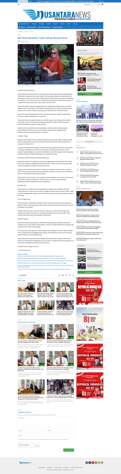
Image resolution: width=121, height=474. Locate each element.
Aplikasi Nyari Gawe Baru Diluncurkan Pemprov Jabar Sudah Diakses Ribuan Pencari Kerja (90, 182)
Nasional (55, 24)
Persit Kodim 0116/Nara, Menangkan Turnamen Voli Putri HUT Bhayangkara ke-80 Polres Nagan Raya (97, 134)
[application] (89, 38)
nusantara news (24, 41)
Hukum (69, 24)
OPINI (19, 35)
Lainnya (75, 24)
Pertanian (41, 24)
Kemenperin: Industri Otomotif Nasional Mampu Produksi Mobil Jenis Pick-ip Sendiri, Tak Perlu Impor (94, 250)
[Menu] (19, 4)
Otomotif (34, 24)
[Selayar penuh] (101, 44)
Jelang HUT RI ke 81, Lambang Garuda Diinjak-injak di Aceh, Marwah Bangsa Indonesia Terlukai (44, 269)
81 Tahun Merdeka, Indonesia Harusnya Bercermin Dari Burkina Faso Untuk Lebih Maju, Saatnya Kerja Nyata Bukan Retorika (45, 266)
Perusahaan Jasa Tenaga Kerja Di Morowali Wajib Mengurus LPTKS (89, 170)
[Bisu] (98, 44)
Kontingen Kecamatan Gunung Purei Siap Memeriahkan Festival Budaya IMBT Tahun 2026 (82, 134)
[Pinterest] (93, 462)
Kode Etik (49, 467)
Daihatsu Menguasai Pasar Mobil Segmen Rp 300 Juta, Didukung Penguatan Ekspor (94, 258)
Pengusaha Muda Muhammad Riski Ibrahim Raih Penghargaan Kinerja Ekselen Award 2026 (94, 87)
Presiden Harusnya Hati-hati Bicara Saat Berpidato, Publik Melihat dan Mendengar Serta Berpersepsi (45, 260)
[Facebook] (86, 462)
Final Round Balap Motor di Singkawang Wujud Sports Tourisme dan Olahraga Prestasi (94, 265)
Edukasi (49, 24)
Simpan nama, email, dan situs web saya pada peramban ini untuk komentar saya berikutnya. (44, 439)
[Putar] (78, 44)
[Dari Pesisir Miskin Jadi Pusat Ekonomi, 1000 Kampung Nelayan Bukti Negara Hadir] (26, 287)
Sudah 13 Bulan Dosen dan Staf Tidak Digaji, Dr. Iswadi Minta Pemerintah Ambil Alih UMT (91, 152)
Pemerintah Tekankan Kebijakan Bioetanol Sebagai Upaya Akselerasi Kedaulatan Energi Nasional (88, 221)
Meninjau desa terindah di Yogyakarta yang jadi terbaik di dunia (90, 158)
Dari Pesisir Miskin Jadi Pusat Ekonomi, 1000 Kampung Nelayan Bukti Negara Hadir (40, 256)
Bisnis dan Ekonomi (24, 24)
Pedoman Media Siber (77, 467)
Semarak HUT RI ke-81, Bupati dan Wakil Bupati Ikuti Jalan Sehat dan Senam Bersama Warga (89, 121)
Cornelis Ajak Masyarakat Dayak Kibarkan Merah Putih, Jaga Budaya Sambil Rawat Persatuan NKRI (94, 80)
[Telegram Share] (69, 275)
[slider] (88, 44)
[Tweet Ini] (63, 275)
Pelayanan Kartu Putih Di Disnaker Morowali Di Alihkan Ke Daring (89, 164)
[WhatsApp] (99, 462)
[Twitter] (89, 462)
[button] (99, 4)
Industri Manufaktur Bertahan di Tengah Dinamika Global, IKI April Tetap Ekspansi (87, 210)
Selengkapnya (89, 94)
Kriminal (62, 24)
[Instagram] (96, 462)
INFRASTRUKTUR (31, 27)
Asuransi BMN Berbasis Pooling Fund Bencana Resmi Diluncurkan (88, 239)
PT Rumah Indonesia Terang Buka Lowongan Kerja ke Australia (89, 176)
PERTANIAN (22, 27)
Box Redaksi (42, 467)
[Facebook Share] (59, 275)
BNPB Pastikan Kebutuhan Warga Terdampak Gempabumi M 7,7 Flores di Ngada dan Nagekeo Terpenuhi (88, 74)
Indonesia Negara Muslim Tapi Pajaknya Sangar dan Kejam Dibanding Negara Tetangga (42, 263)
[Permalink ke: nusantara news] (19, 41)
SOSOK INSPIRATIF (57, 27)
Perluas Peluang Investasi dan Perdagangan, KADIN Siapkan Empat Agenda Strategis (88, 227)
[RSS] (102, 462)
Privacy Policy (58, 467)
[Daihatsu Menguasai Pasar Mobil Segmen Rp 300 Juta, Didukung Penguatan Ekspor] (82, 259)
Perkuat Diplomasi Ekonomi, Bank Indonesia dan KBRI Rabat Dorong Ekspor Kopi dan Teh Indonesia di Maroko (89, 233)
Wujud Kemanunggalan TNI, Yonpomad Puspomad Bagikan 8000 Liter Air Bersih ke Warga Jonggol (41, 1)
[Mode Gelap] (102, 4)
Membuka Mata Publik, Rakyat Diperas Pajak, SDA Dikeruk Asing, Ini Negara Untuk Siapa (42, 258)
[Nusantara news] (60, 15)
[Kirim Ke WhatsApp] (72, 275)
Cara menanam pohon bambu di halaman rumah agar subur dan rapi (95, 1)
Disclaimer (66, 467)
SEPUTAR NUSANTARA (44, 27)
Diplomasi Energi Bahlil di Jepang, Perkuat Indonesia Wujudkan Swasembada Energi (88, 215)
